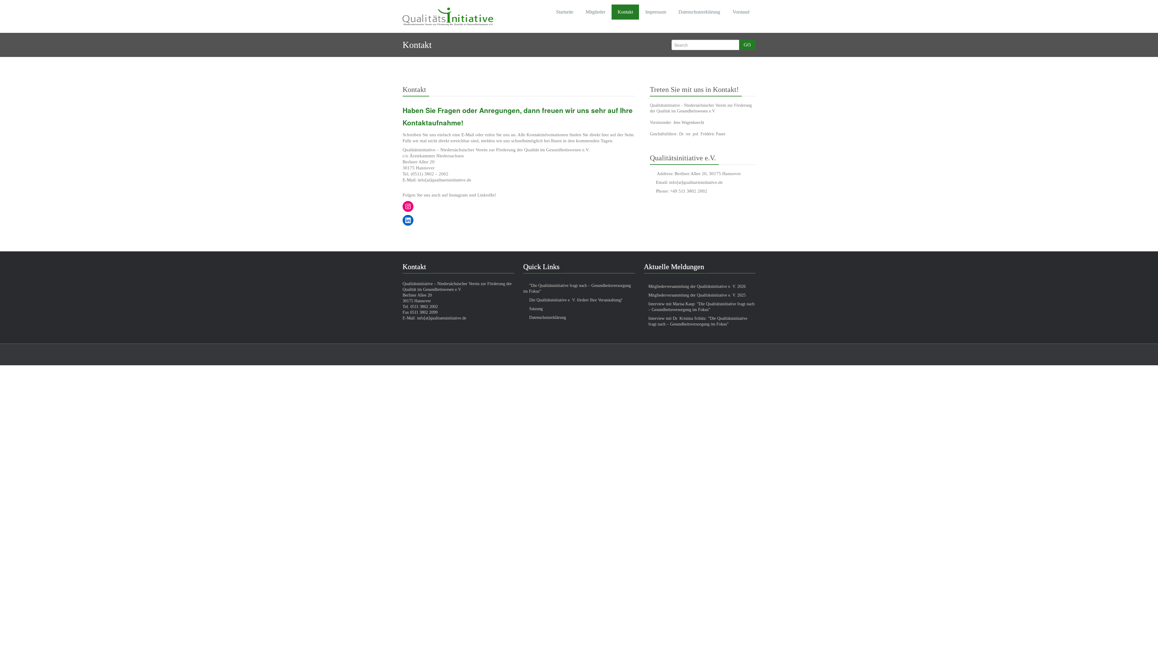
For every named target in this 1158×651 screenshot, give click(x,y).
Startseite (564, 11)
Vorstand (740, 11)
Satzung (536, 309)
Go (747, 44)
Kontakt (625, 11)
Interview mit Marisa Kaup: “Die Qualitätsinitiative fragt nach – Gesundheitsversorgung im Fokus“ (701, 307)
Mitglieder (595, 11)
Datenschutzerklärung (699, 11)
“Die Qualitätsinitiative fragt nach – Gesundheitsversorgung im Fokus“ (577, 288)
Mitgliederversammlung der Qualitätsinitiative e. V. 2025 (697, 295)
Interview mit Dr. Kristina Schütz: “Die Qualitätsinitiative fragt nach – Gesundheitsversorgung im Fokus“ (697, 321)
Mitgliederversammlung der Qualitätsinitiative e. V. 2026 (697, 286)
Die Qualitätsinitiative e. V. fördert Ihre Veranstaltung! (575, 300)
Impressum (655, 11)
